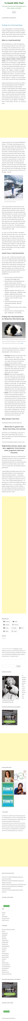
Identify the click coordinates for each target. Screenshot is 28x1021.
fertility (3, 931)
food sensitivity (7, 654)
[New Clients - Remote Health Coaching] (8, 801)
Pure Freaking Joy (6, 964)
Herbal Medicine (5, 946)
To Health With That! (14, 3)
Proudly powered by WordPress (8, 1018)
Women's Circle (5, 972)
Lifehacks (4, 949)
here (22, 343)
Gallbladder (16, 648)
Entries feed (4, 916)
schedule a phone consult (24, 681)
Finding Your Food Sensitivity (12, 25)
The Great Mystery (6, 966)
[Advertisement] (14, 124)
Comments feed (5, 918)
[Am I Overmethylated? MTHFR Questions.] (20, 789)
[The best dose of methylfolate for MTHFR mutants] (20, 776)
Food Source (5, 933)
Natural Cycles (5, 955)
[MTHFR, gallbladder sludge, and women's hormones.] (8, 776)
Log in (3, 914)
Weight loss (4, 970)
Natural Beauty (5, 953)
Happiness (4, 938)
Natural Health (15, 650)
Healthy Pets (5, 944)
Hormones (9, 650)
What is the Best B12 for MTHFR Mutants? (16, 884)
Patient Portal (6, 1011)
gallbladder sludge (16, 654)
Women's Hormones (6, 974)
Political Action (5, 962)
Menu (14, 12)
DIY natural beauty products (8, 929)
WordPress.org (5, 920)
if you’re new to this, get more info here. (24, 692)
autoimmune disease (10, 652)
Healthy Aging (5, 940)
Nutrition (21, 650)
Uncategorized (5, 968)
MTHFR (3, 951)
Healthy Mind (5, 942)
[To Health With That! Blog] (8, 789)
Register (4, 912)
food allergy (18, 652)
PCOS (3, 961)
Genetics (4, 936)
